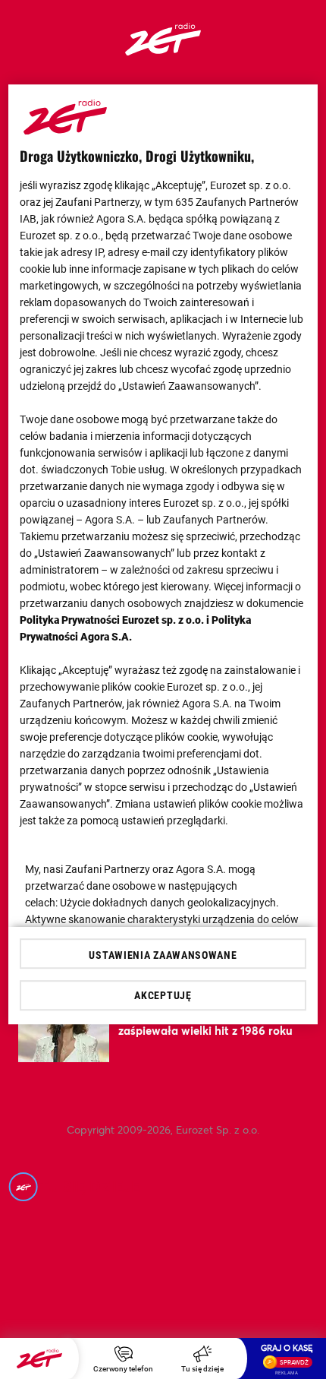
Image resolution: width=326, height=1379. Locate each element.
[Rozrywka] (163, 51)
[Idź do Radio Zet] (39, 1358)
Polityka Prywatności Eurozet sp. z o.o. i (116, 620)
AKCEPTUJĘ (162, 995)
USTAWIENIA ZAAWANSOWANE (163, 955)
